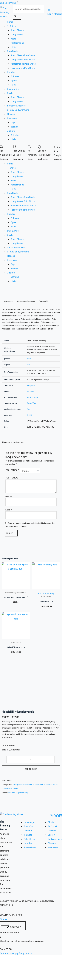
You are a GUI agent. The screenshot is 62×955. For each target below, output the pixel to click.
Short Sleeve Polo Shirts (23, 55)
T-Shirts (28, 834)
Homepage (29, 822)
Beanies (15, 126)
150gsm (30, 391)
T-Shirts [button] (11, 25)
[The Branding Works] (11, 816)
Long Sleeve (17, 34)
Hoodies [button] (11, 72)
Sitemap (4, 919)
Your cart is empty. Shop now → (16, 953)
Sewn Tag (31, 403)
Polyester (31, 385)
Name (8, 496)
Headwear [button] (12, 118)
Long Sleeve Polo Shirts (23, 59)
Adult (29, 415)
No (28, 364)
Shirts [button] (10, 92)
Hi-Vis (14, 47)
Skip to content (8, 2)
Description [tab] (8, 301)
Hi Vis (13, 139)
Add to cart (31, 769)
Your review (12, 477)
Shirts (51, 822)
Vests (13, 38)
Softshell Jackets (16, 105)
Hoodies (28, 843)
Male (29, 358)
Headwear (53, 847)
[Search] (17, 16)
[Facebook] (57, 816)
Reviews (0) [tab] (43, 301)
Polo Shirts (40, 784)
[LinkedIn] (60, 816)
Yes (28, 409)
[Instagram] (51, 816)
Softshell (15, 135)
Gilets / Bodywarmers (18, 109)
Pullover (15, 76)
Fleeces (11, 113)
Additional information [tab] (26, 301)
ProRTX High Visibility (18, 792)
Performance (17, 42)
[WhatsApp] (54, 816)
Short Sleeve (17, 30)
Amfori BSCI (32, 397)
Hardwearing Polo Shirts (23, 67)
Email (8, 509)
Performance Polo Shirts (23, 63)
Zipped (14, 80)
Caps (13, 122)
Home (10, 21)
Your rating (12, 469)
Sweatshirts (13, 88)
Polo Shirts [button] (12, 51)
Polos (49, 784)
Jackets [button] (11, 130)
